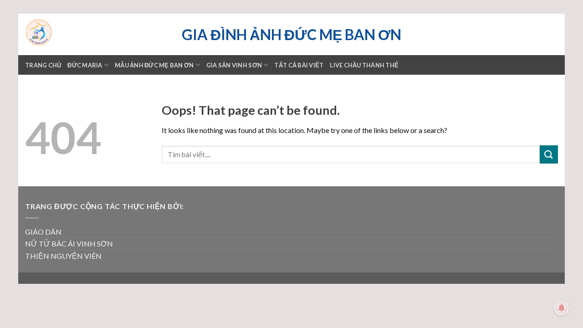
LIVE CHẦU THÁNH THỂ (364, 65)
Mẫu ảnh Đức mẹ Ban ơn (154, 65)
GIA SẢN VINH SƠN (234, 65)
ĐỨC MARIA (84, 65)
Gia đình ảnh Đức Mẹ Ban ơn (291, 34)
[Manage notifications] (561, 308)
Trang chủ (43, 65)
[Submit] (549, 154)
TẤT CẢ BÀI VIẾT (298, 65)
